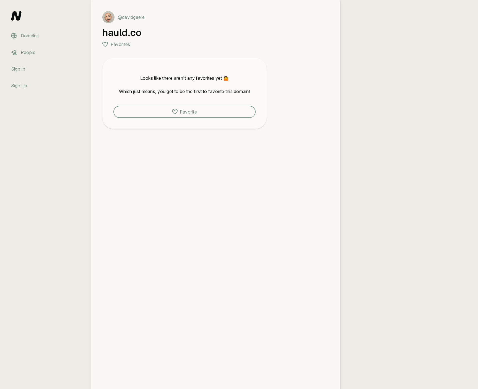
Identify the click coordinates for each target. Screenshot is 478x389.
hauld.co (121, 32)
